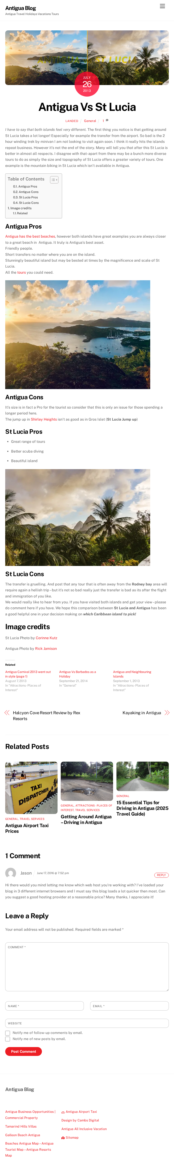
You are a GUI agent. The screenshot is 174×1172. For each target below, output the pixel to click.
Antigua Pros (27, 186)
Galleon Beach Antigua (22, 1135)
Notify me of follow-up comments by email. (48, 1033)
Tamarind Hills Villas (20, 1126)
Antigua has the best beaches (30, 236)
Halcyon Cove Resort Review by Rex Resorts (46, 715)
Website (15, 1023)
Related (22, 213)
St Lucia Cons (29, 203)
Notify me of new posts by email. (39, 1039)
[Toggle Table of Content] (52, 180)
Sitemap (71, 1137)
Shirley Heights (44, 419)
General (90, 121)
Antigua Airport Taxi (81, 1112)
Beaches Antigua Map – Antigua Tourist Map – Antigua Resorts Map (29, 1149)
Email (98, 1006)
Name (13, 1006)
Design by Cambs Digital (80, 1120)
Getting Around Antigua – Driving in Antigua (86, 819)
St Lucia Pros (28, 197)
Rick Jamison (46, 648)
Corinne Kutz (46, 638)
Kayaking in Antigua (142, 712)
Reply (161, 875)
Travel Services (32, 819)
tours (21, 272)
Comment (17, 947)
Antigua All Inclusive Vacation (84, 1129)
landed (71, 121)
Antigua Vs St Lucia (87, 106)
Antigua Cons (29, 192)
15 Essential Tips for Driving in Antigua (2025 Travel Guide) (142, 808)
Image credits (20, 208)
